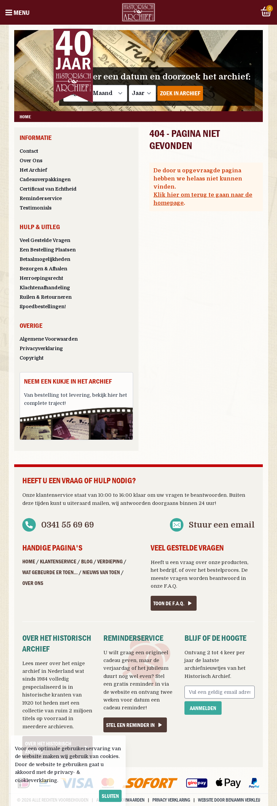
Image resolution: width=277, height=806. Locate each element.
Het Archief (33, 170)
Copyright (32, 358)
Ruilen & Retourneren (46, 297)
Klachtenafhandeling (45, 287)
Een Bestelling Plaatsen (48, 249)
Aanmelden (203, 708)
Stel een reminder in (130, 725)
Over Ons (31, 160)
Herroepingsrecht (41, 278)
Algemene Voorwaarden (49, 339)
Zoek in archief (180, 93)
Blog (87, 561)
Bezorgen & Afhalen (43, 268)
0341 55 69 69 (67, 525)
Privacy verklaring (171, 800)
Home (28, 561)
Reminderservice (41, 198)
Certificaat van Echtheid (48, 189)
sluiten (110, 795)
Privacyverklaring (41, 348)
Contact (29, 151)
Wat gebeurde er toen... (50, 572)
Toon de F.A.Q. (168, 603)
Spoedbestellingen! (43, 306)
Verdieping (110, 561)
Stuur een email (222, 525)
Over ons (32, 583)
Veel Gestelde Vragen (45, 240)
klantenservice (54, 495)
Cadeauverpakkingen (45, 179)
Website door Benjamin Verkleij (229, 800)
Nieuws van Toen (101, 572)
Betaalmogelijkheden (45, 259)
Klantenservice (58, 561)
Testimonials (36, 208)
